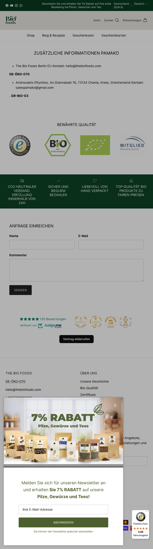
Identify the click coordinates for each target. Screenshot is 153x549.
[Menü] (147, 512)
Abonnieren (63, 522)
